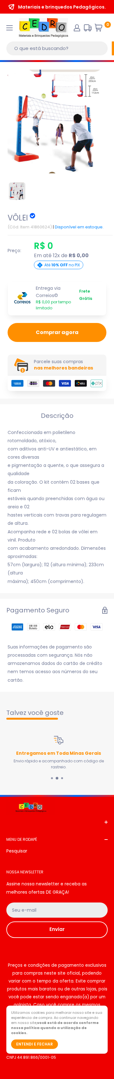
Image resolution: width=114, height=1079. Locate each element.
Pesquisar (16, 851)
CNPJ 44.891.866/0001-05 (31, 1057)
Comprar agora (57, 332)
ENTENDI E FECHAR (34, 1044)
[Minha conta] (77, 27)
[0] (100, 29)
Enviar (57, 929)
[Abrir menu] (9, 27)
